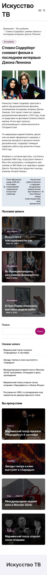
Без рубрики (9, 42)
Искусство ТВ (23, 564)
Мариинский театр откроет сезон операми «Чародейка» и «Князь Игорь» (24, 383)
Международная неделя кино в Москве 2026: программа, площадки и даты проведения (24, 372)
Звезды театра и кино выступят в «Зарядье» (20, 361)
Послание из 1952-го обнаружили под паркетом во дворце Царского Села (23, 393)
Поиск (6, 324)
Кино (9, 496)
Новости (10, 426)
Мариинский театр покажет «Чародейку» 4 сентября (18, 351)
